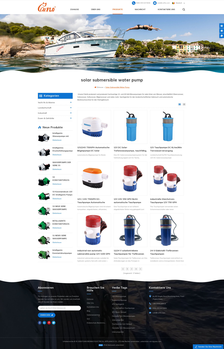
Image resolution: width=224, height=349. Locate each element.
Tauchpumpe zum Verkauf (122, 324)
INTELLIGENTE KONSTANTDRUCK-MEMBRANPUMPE (61, 223)
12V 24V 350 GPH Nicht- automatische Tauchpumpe (127, 201)
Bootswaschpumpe (119, 300)
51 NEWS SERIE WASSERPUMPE (59, 237)
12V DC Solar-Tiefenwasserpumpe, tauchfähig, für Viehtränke (130, 149)
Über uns (95, 9)
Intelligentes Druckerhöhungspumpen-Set (62, 149)
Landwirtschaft (44, 108)
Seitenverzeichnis (93, 315)
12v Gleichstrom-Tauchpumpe (123, 308)
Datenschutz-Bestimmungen (96, 323)
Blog (88, 311)
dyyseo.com (156, 341)
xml (88, 319)
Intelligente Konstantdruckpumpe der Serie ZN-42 (62, 252)
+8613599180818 (159, 304)
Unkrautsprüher (118, 320)
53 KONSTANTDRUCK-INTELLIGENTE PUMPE (62, 179)
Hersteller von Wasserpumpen (123, 316)
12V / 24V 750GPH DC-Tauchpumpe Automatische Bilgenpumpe (91, 201)
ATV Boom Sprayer (119, 312)
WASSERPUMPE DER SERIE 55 (61, 164)
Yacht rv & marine (46, 102)
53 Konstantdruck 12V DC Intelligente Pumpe (62, 193)
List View (184, 104)
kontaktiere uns (166, 9)
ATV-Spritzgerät (118, 304)
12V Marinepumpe (119, 296)
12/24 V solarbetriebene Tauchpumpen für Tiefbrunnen (129, 252)
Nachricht (140, 9)
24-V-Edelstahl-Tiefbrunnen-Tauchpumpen (164, 252)
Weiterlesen (56, 140)
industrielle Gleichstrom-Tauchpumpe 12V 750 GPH (163, 201)
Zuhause (74, 9)
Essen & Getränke (46, 118)
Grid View (179, 104)
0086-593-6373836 (143, 3)
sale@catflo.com (163, 3)
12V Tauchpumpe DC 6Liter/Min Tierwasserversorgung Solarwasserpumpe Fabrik (166, 149)
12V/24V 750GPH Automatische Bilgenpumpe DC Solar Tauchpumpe (93, 149)
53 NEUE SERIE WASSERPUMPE (59, 208)
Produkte (118, 9)
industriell (42, 113)
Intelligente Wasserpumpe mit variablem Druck (60, 135)
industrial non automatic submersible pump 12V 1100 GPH (93, 252)
